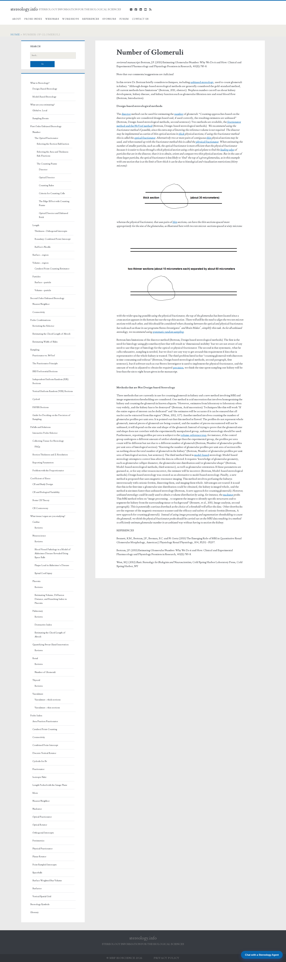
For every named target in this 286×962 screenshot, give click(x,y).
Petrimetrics (38, 840)
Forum (124, 19)
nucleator (228, 494)
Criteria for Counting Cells (52, 193)
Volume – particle (43, 290)
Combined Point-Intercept (45, 745)
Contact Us (140, 19)
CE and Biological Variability (46, 492)
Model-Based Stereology (44, 96)
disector (126, 114)
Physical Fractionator (42, 848)
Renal (35, 658)
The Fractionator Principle (45, 363)
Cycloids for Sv (39, 761)
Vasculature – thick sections (48, 699)
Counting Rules (46, 185)
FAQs (37, 446)
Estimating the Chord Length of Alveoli (51, 334)
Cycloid (36, 399)
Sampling (34, 349)
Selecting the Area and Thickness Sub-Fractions (52, 154)
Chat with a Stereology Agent (262, 954)
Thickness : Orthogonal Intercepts (51, 231)
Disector (43, 169)
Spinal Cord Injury (43, 573)
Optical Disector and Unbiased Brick (53, 215)
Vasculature (37, 694)
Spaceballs (37, 872)
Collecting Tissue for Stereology (48, 441)
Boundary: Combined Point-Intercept (53, 239)
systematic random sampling (168, 332)
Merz (35, 793)
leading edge (227, 149)
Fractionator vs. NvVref (43, 355)
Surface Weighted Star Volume (47, 880)
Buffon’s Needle (43, 247)
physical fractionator (207, 141)
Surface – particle (43, 282)
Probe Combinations (40, 320)
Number (36, 132)
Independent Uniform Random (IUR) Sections (50, 381)
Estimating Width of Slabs (45, 342)
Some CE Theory (40, 500)
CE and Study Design (42, 484)
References (90, 19)
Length (35, 225)
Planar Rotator (39, 856)
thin (208, 137)
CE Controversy (40, 508)
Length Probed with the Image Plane (49, 785)
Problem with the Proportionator (48, 470)
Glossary (34, 912)
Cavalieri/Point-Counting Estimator (52, 268)
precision (178, 367)
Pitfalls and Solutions (40, 427)
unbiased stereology (202, 82)
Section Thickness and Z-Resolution (50, 454)
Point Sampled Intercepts (44, 864)
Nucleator (37, 809)
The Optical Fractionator (46, 138)
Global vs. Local (39, 110)
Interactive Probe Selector (44, 433)
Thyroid (36, 680)
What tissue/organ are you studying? (47, 516)
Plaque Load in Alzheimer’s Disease (52, 565)
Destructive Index (43, 624)
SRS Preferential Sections (45, 371)
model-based (201, 455)
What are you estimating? (42, 104)
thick (181, 134)
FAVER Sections (40, 407)
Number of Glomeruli (45, 672)
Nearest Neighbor (40, 304)
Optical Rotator (39, 825)
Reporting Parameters (43, 462)
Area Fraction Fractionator (45, 721)
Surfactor (37, 888)
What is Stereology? (39, 83)
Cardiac (36, 522)
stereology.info (24, 9)
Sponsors (109, 19)
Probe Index (33, 19)
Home (15, 34)
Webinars (52, 19)
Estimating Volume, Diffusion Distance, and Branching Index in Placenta (51, 599)
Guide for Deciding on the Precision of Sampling (51, 417)
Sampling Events (40, 118)
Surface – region (40, 255)
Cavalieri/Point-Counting (44, 729)
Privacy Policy (166, 958)
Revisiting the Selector (43, 326)
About (16, 19)
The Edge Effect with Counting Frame (54, 203)
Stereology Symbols (39, 904)
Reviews (39, 528)
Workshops (70, 19)
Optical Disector (47, 177)
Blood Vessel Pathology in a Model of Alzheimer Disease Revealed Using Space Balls (53, 553)
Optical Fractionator (42, 817)
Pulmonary (37, 611)
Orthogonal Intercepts (43, 832)
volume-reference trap (193, 435)
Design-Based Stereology (44, 89)
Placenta (36, 581)
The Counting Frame (47, 163)
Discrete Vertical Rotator (44, 753)
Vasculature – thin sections (47, 707)
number (178, 114)
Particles (36, 276)
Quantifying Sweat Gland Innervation (50, 644)
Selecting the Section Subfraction (53, 144)
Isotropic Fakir (39, 777)
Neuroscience (39, 535)
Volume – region (40, 263)
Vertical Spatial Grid (41, 896)
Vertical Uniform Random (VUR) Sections (52, 391)
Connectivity (38, 312)
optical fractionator (144, 137)
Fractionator (38, 769)
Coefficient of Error (40, 478)
